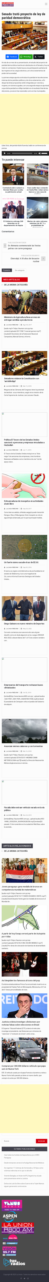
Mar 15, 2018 (27, 386)
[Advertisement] (24, 119)
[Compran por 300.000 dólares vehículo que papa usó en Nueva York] (24, 1050)
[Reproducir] (5, 153)
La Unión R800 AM (12, 325)
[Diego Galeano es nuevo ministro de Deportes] (24, 608)
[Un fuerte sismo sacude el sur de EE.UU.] (24, 547)
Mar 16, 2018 (27, 751)
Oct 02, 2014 (27, 692)
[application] (25, 153)
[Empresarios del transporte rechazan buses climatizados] (24, 670)
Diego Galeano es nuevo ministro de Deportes (24, 623)
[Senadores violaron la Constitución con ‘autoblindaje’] (24, 363)
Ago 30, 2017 (27, 325)
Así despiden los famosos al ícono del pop (21, 980)
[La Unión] (8, 4)
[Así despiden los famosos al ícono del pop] (24, 964)
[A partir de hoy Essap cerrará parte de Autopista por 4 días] (24, 917)
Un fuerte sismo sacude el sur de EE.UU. (21, 562)
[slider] (44, 153)
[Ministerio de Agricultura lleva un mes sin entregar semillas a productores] (24, 302)
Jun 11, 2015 (27, 450)
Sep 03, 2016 (27, 567)
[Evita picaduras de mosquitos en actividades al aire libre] (24, 486)
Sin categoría (19, 270)
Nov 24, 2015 (27, 815)
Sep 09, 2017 (27, 509)
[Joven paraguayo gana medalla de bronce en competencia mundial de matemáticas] (24, 870)
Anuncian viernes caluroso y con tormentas (23, 746)
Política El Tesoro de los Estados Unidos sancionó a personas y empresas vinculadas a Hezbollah (24, 442)
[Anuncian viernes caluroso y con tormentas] (24, 731)
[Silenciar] (40, 153)
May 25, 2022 (27, 628)
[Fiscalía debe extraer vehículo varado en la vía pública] (24, 792)
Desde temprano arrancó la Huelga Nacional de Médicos (24, 1163)
